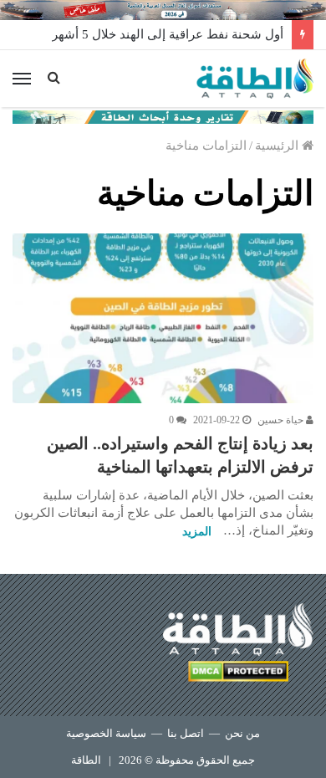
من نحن (242, 733)
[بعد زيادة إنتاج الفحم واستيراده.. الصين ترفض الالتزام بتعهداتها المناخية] (163, 318)
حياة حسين (281, 420)
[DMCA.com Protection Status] (238, 674)
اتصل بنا (185, 733)
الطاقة (86, 760)
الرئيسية (278, 145)
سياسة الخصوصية (106, 733)
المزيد (196, 531)
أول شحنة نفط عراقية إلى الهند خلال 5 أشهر (167, 34)
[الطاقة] (254, 79)
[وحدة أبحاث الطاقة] (163, 115)
